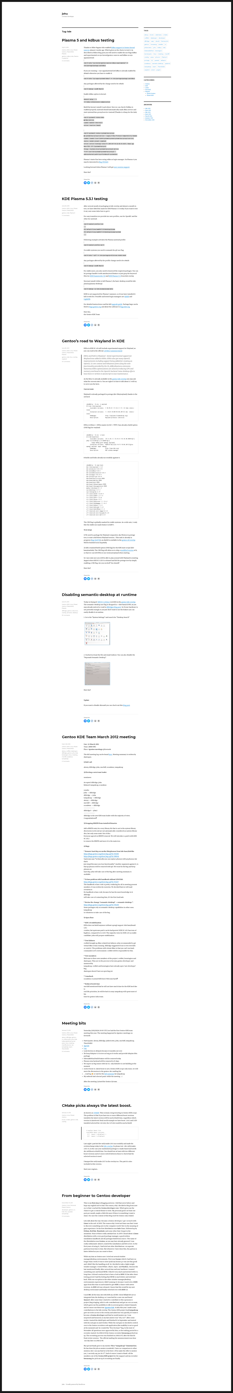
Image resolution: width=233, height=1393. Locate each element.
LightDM (87, 299)
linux (71, 357)
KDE (68, 50)
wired (153, 70)
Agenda (86, 1046)
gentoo (64, 56)
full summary (109, 1074)
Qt (72, 1045)
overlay (75, 357)
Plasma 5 (72, 213)
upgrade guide (117, 304)
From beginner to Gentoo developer (96, 1195)
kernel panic (148, 54)
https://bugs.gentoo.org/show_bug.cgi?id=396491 (101, 905)
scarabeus (70, 757)
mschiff (64, 757)
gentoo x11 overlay (128, 540)
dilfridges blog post (113, 607)
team (70, 1047)
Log (85, 1048)
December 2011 (149, 120)
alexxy (64, 751)
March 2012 (148, 116)
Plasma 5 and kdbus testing (88, 40)
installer (160, 44)
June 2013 (148, 114)
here (110, 754)
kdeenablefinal (66, 1041)
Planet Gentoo (66, 1207)
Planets (64, 53)
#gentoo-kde (109, 1307)
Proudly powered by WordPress (75, 1384)
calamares (158, 35)
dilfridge (64, 610)
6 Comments (66, 1051)
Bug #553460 (103, 162)
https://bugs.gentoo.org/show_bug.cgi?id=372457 (101, 882)
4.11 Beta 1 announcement (113, 351)
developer (65, 1210)
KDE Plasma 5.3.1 (115, 276)
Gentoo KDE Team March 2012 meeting (99, 737)
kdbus (69, 56)
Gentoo (64, 50)
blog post (126, 705)
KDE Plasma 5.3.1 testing (85, 199)
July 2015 (147, 108)
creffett (68, 751)
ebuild (157, 41)
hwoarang (154, 44)
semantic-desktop (72, 612)
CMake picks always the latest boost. (96, 1105)
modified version (127, 550)
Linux (71, 50)
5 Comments (65, 60)
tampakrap (65, 758)
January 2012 (149, 118)
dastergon (74, 751)
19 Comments (66, 615)
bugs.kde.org (125, 307)
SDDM (127, 296)
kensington (65, 755)
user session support (122, 167)
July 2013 (148, 112)
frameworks (164, 41)
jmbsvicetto (67, 1039)
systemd (65, 58)
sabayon (163, 60)
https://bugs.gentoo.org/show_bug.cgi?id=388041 (101, 856)
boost (63, 1119)
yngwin (158, 70)
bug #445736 (95, 540)
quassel (70, 1211)
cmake (68, 1119)
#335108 (96, 1113)
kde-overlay (108, 1146)
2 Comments (65, 761)
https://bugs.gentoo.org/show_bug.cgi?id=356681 (101, 854)
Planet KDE (70, 52)
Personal (73, 1205)
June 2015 (148, 110)
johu (65, 13)
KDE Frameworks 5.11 (97, 276)
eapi (152, 41)
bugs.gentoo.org (95, 307)
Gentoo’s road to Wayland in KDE (93, 341)
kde (72, 56)
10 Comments (66, 361)
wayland (64, 359)
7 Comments (65, 215)
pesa (152, 57)
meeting (74, 755)
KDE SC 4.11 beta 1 (104, 602)
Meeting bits (74, 1023)
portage (146, 60)
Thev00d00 (65, 1049)
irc (62, 1039)
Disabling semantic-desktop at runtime (99, 594)
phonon (69, 1045)
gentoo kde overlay (119, 379)
